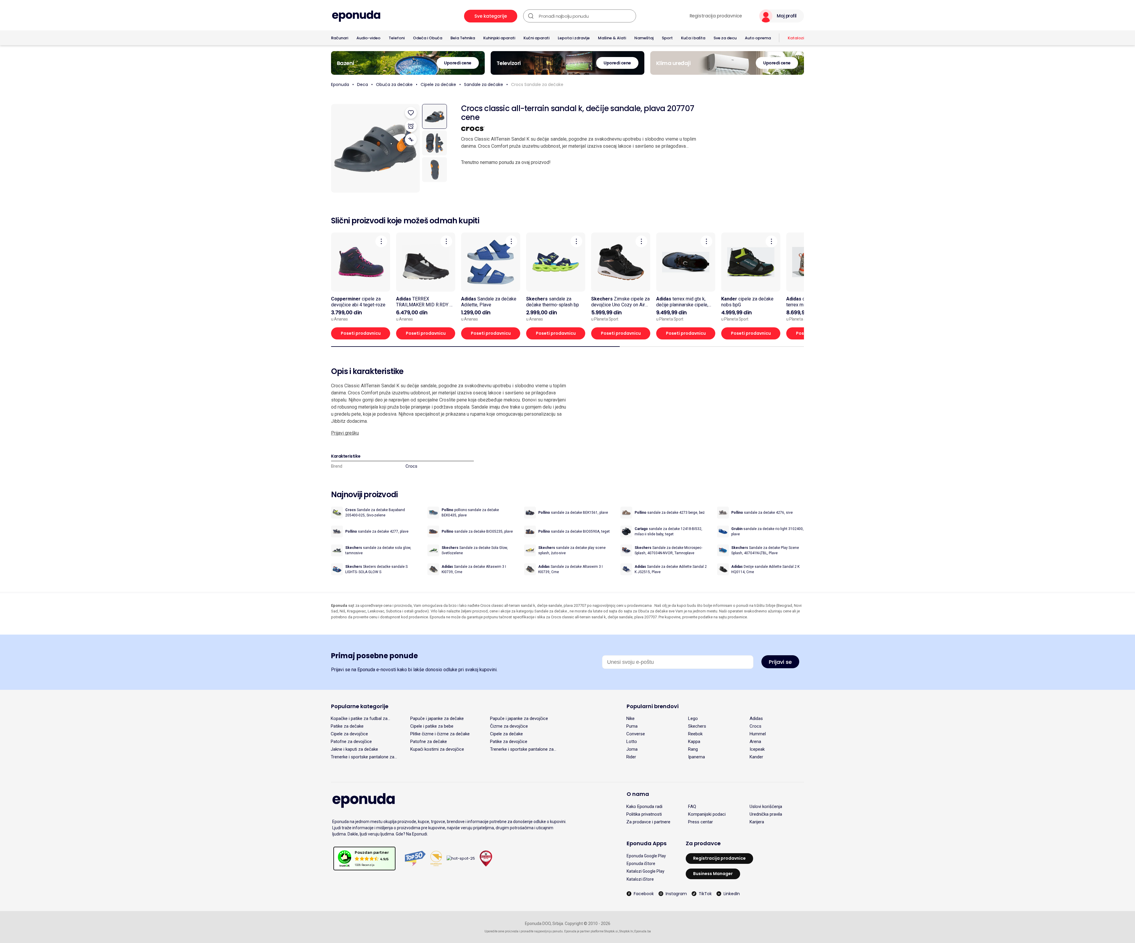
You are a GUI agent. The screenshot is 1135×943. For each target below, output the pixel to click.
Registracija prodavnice (716, 16)
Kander (756, 757)
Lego (693, 718)
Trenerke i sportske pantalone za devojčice (522, 749)
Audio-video (368, 38)
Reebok (695, 733)
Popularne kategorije (359, 706)
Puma (632, 726)
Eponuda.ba (642, 931)
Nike (630, 718)
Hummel (758, 733)
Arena (755, 741)
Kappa (694, 741)
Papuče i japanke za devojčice (519, 718)
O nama (638, 794)
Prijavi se (780, 662)
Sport (667, 38)
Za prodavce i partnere (648, 822)
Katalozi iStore (640, 879)
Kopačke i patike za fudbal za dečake (359, 718)
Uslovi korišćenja (766, 806)
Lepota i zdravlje (574, 38)
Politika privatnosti (644, 814)
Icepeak (757, 749)
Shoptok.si (611, 931)
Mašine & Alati (612, 38)
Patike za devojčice (508, 741)
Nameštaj (644, 38)
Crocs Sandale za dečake (537, 84)
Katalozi (796, 38)
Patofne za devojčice (351, 741)
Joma (632, 749)
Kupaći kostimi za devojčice (437, 749)
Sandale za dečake (483, 84)
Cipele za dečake (438, 84)
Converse (635, 733)
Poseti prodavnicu (361, 333)
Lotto (631, 741)
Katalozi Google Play (645, 871)
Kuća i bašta (693, 38)
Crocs (411, 466)
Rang (693, 749)
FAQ (692, 806)
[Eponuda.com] (356, 16)
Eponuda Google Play (646, 855)
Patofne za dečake (428, 741)
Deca (362, 84)
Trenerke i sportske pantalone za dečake (362, 757)
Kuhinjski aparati (499, 38)
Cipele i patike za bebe (431, 726)
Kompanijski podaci (707, 814)
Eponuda (340, 84)
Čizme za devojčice (509, 726)
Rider (631, 757)
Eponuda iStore (641, 863)
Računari (339, 38)
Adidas (756, 718)
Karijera (757, 822)
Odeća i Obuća (427, 38)
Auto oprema (758, 38)
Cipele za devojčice (349, 733)
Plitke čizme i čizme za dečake (440, 733)
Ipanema (696, 757)
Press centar (700, 822)
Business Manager (713, 874)
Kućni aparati (536, 38)
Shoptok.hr (626, 931)
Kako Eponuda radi (644, 806)
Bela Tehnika (462, 38)
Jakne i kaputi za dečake (354, 749)
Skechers (697, 726)
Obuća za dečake (394, 84)
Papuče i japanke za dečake (437, 718)
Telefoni (397, 38)
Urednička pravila (766, 814)
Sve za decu (725, 38)
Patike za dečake (347, 726)
